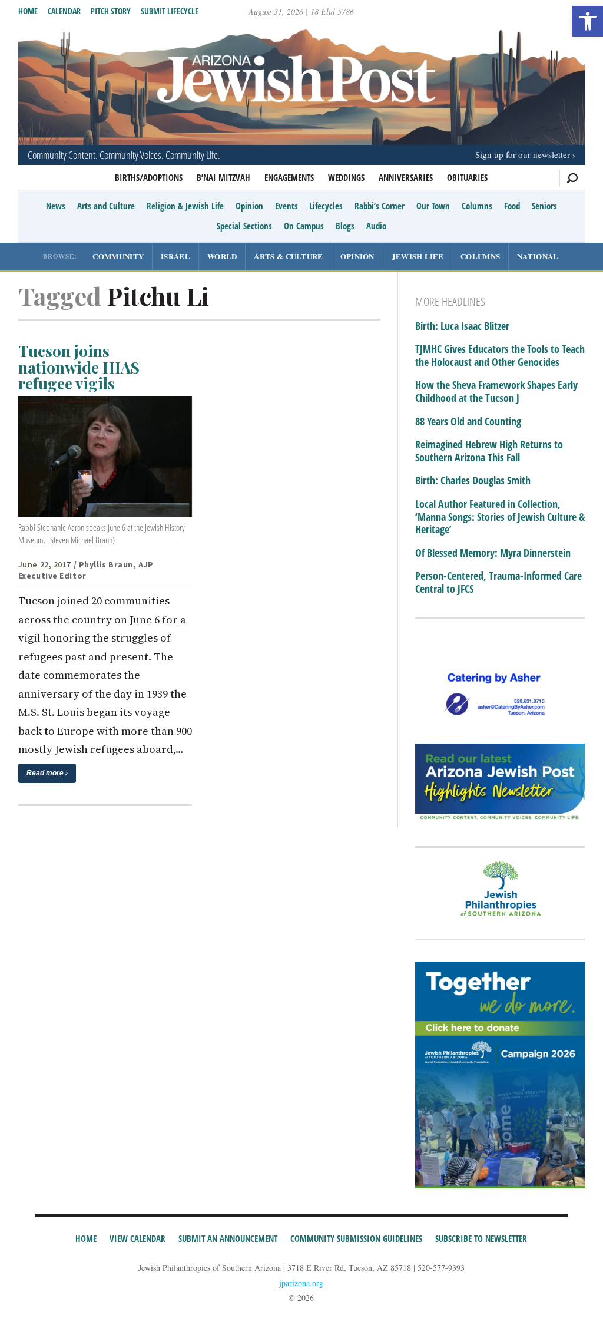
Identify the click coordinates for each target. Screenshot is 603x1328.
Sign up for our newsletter (522, 154)
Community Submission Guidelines (356, 1238)
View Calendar (137, 1238)
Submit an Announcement (227, 1238)
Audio (376, 226)
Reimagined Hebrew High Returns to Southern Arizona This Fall (489, 451)
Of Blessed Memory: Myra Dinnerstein (493, 553)
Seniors (544, 206)
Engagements (289, 177)
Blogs (345, 226)
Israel (175, 256)
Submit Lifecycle (169, 10)
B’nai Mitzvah (223, 177)
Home (28, 10)
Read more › (47, 773)
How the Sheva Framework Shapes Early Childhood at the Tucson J (496, 391)
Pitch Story (111, 10)
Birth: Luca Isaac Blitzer (462, 326)
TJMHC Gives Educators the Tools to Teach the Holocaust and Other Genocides (500, 355)
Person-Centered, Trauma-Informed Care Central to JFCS (498, 582)
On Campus (304, 226)
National (537, 256)
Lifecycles (326, 206)
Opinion (249, 206)
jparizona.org (301, 1283)
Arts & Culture (288, 256)
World (222, 256)
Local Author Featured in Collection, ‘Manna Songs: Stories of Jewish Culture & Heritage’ (500, 517)
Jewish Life (417, 256)
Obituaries (467, 177)
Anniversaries (406, 177)
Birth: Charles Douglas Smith (473, 480)
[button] (587, 21)
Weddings (346, 177)
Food (512, 206)
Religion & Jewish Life (185, 206)
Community (118, 256)
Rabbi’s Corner (379, 206)
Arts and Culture (106, 206)
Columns (477, 206)
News (55, 206)
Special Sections (244, 226)
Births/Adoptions (149, 177)
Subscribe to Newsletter (481, 1238)
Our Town (433, 206)
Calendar (64, 10)
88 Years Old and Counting (468, 421)
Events (286, 206)
